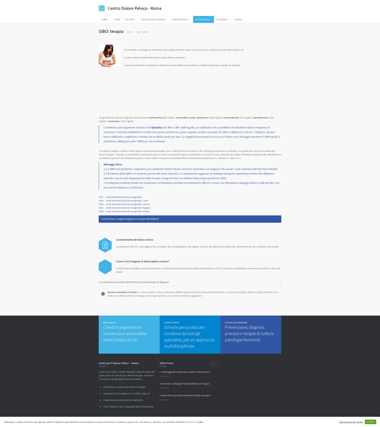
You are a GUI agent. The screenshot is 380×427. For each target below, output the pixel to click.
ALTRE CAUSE (202, 19)
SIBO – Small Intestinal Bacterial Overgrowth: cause (123, 200)
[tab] (190, 219)
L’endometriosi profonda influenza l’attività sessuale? (185, 395)
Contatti (238, 19)
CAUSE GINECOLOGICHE (153, 19)
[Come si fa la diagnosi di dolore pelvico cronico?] (105, 266)
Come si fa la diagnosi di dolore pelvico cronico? (142, 261)
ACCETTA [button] (371, 421)
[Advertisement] (190, 91)
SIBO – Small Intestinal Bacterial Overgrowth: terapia (124, 211)
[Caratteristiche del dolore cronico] (105, 245)
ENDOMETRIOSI (180, 19)
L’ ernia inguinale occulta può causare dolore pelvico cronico (185, 371)
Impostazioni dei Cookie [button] (351, 422)
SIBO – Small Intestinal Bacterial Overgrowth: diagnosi (125, 207)
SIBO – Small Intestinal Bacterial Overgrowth (120, 197)
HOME (104, 19)
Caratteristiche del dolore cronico (134, 239)
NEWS (118, 19)
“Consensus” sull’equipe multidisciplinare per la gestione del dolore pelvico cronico (185, 383)
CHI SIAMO (221, 19)
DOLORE (129, 19)
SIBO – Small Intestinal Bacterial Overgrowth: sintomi (124, 204)
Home (129, 32)
